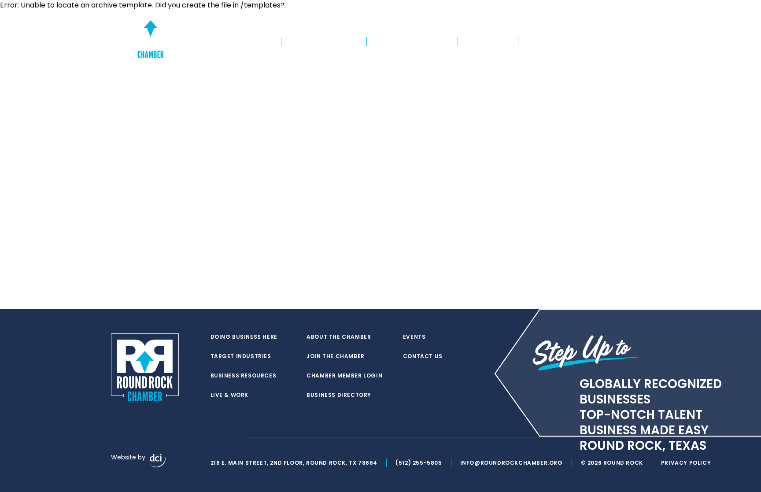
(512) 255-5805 (418, 462)
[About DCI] (158, 460)
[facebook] (215, 437)
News (626, 41)
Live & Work (488, 41)
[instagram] (232, 437)
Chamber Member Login (516, 24)
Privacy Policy (686, 462)
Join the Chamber (449, 24)
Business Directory (583, 24)
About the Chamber (563, 41)
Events (627, 24)
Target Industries (324, 41)
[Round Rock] (150, 32)
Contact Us (423, 356)
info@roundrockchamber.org (511, 462)
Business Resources (412, 41)
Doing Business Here (235, 41)
